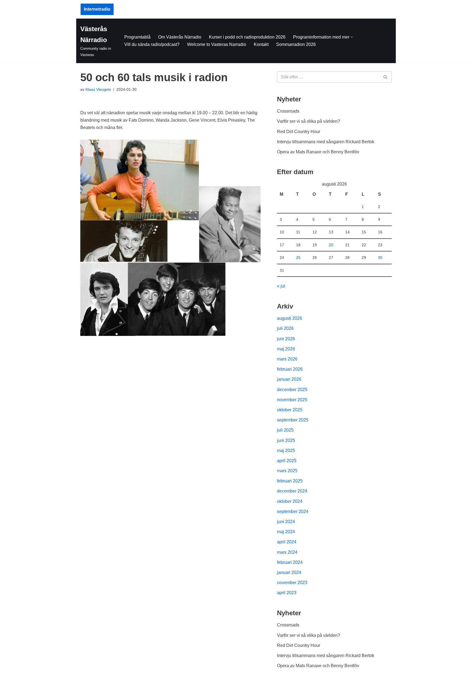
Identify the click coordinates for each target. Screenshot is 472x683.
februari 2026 (290, 369)
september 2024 (292, 511)
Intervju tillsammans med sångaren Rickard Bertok (325, 141)
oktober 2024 (289, 501)
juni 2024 (286, 521)
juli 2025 (285, 430)
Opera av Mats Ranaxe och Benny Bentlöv (318, 152)
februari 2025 (290, 481)
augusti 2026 (289, 318)
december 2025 (292, 389)
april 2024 (286, 542)
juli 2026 (285, 328)
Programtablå (137, 37)
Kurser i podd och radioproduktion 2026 (247, 37)
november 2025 (292, 399)
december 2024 (292, 491)
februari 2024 (290, 562)
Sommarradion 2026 (296, 44)
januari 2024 (289, 572)
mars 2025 (287, 470)
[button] (352, 37)
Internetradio (97, 9)
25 (298, 257)
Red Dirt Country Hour (298, 131)
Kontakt (261, 44)
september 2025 (292, 420)
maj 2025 (286, 450)
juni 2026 (286, 338)
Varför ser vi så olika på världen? (308, 121)
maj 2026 (286, 349)
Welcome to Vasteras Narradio (216, 44)
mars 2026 (287, 359)
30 (380, 257)
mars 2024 (287, 552)
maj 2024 (286, 531)
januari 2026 (289, 379)
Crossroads (288, 111)
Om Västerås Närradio (179, 37)
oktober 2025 (289, 410)
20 (331, 245)
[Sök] (385, 77)
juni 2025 (286, 440)
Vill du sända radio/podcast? (151, 44)
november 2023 (292, 582)
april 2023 (286, 592)
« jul (281, 286)
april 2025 (286, 460)
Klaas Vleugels (98, 89)
